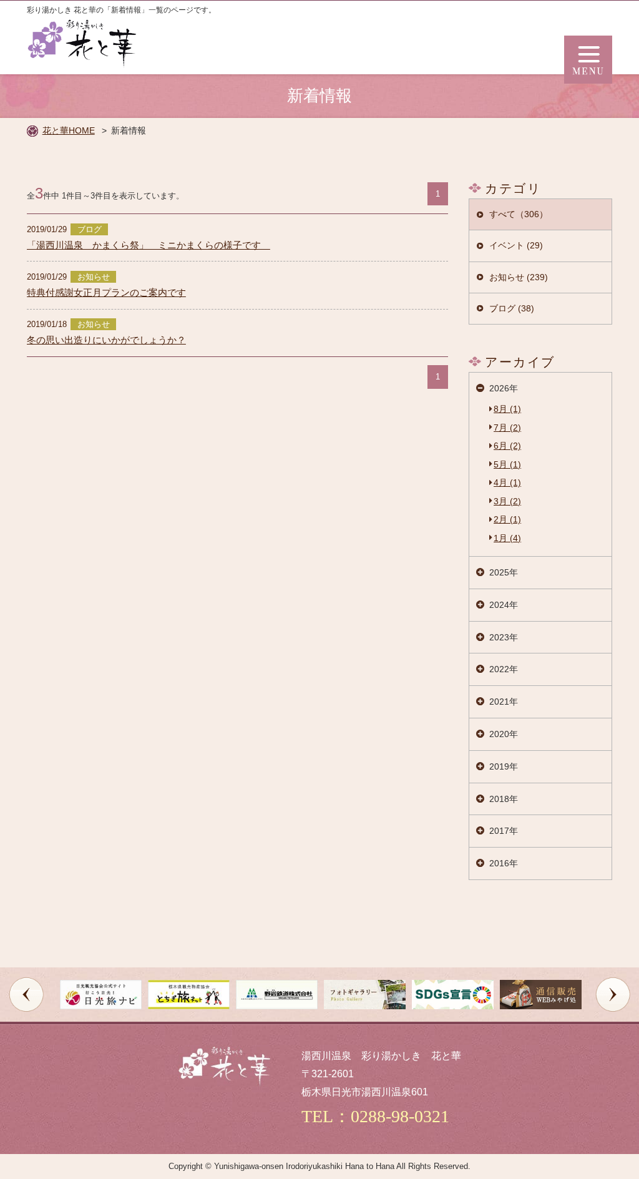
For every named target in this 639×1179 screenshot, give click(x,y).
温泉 (42, 920)
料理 (42, 959)
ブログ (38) (511, 308)
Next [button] (613, 994)
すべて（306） (518, 214)
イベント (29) (516, 245)
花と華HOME (68, 130)
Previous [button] (26, 994)
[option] (101, 994)
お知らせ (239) (518, 277)
